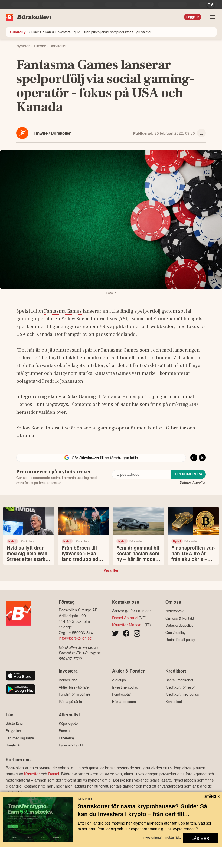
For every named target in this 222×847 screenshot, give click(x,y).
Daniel (53, 773)
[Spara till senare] (201, 133)
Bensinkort (173, 701)
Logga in (192, 17)
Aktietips (119, 679)
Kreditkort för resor (180, 687)
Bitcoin (64, 730)
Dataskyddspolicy (193, 482)
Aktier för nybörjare (74, 687)
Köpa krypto (68, 723)
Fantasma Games (63, 311)
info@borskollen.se (75, 638)
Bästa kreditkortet (179, 679)
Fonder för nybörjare (74, 694)
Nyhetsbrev (174, 610)
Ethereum (66, 737)
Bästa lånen (15, 723)
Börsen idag (68, 679)
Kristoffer (32, 773)
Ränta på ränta (70, 701)
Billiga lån (13, 730)
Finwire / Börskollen (52, 133)
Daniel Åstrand (125, 617)
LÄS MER (200, 838)
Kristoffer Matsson (127, 624)
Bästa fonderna (124, 701)
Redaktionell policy (180, 639)
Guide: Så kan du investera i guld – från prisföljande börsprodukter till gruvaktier (80, 31)
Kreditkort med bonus (182, 694)
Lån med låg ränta (20, 737)
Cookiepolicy (175, 632)
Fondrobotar (121, 694)
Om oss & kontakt (179, 618)
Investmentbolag (125, 687)
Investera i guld (71, 745)
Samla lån (13, 745)
